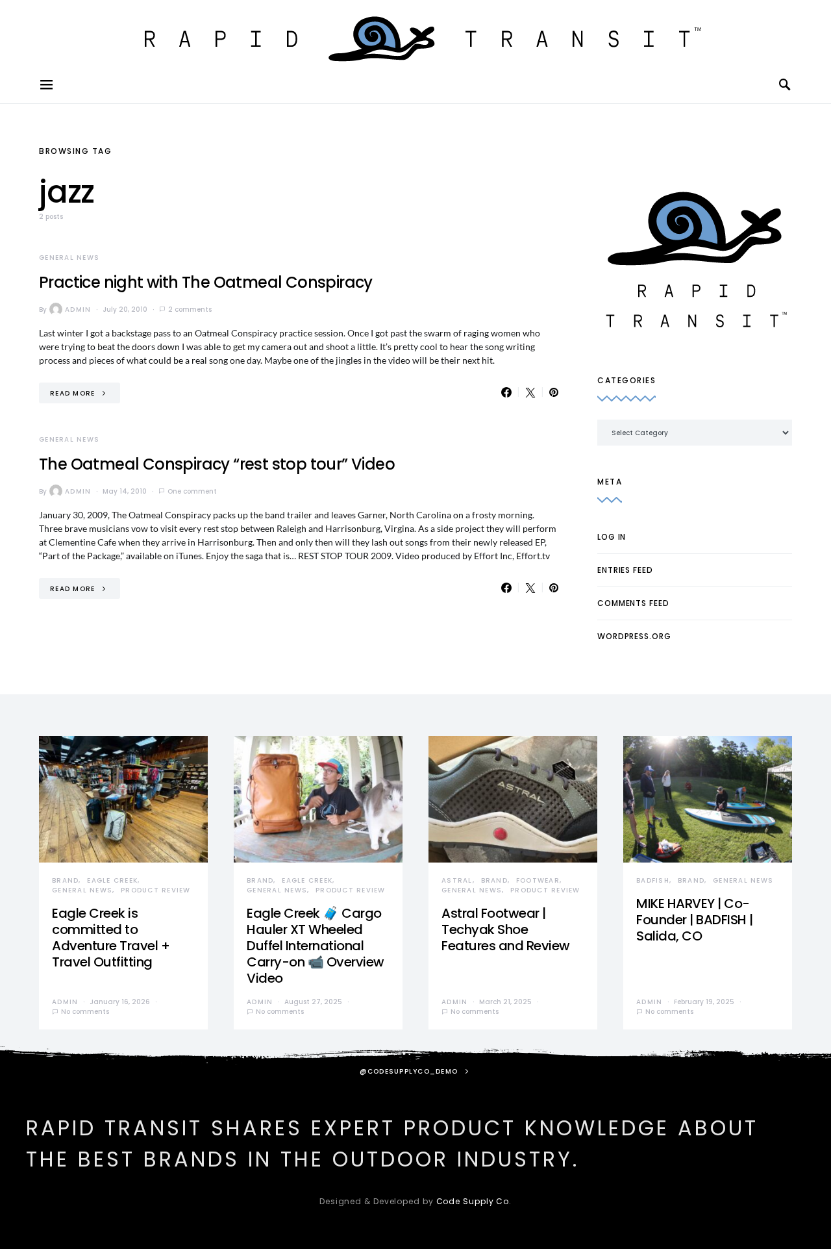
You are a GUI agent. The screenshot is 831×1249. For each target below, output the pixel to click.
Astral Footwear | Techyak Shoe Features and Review (505, 929)
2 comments (190, 309)
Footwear (538, 880)
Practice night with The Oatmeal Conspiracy (206, 282)
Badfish (652, 880)
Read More (72, 393)
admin (78, 309)
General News (69, 257)
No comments (85, 1011)
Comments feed (633, 603)
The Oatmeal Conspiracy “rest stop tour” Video (217, 464)
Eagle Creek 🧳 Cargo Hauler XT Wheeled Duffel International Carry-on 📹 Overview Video (315, 945)
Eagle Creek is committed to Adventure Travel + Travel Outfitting (110, 937)
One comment (192, 491)
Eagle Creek (112, 880)
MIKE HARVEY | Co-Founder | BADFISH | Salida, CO (694, 919)
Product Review (156, 890)
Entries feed (625, 569)
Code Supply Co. (474, 1201)
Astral (457, 880)
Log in (611, 536)
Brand (65, 880)
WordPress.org (634, 636)
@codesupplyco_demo (409, 1071)
